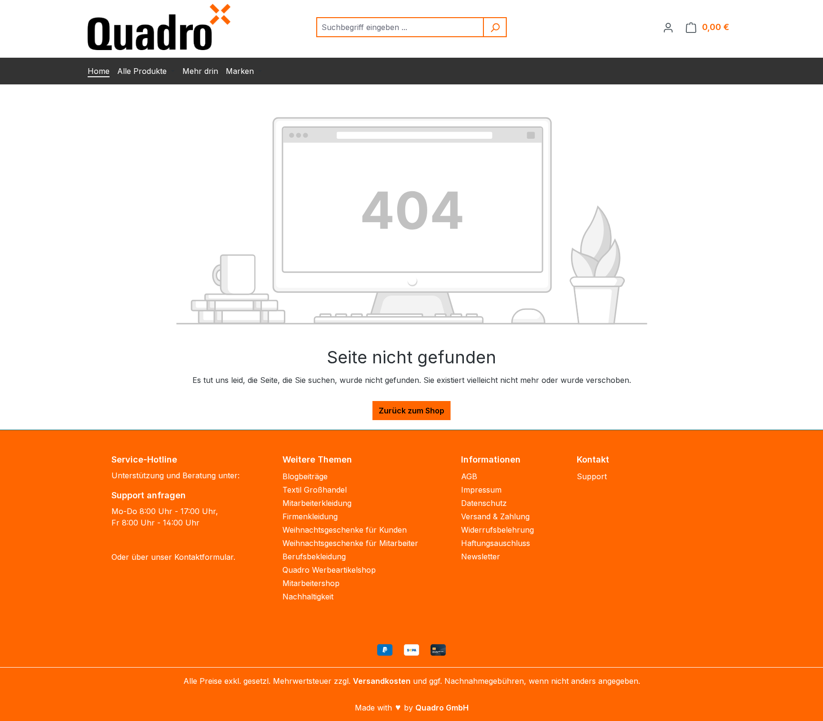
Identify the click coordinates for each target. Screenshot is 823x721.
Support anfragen (148, 495)
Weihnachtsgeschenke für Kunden (344, 530)
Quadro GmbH (442, 707)
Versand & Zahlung (495, 516)
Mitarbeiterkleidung (316, 503)
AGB (469, 476)
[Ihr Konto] (668, 27)
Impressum (481, 489)
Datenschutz (484, 503)
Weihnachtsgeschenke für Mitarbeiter (350, 543)
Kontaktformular (203, 557)
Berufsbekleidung (314, 556)
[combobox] (400, 27)
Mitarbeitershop (311, 583)
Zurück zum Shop (411, 410)
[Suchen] (495, 27)
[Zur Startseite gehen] (159, 27)
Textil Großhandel (314, 489)
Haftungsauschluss (495, 543)
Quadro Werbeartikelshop (329, 570)
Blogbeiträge (305, 476)
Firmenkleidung (310, 516)
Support (592, 476)
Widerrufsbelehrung (497, 530)
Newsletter (480, 556)
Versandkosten (382, 681)
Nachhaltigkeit (307, 596)
